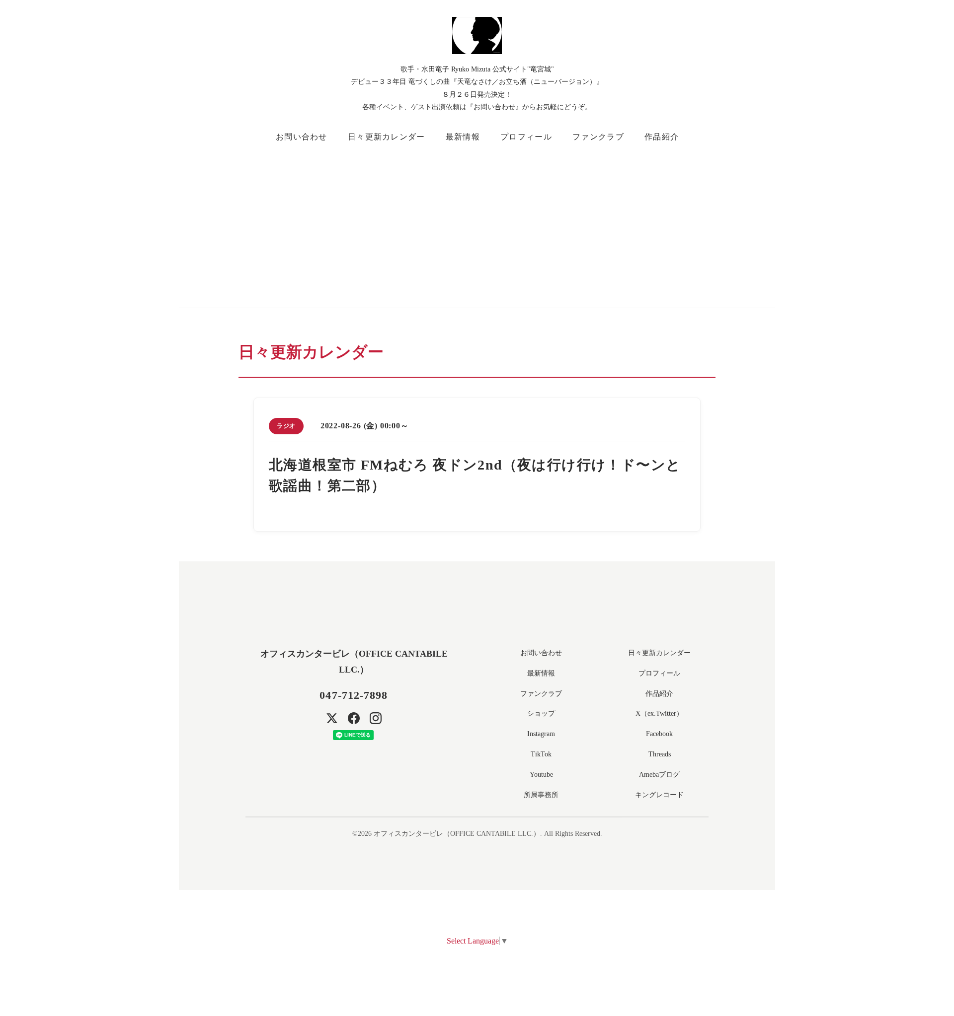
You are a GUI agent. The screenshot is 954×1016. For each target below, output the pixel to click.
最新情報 (463, 137)
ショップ (541, 713)
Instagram (541, 734)
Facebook (659, 734)
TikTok (541, 754)
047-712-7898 (353, 695)
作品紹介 (661, 137)
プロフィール (526, 137)
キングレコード (659, 795)
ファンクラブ (598, 137)
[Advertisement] (536, 223)
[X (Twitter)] (332, 718)
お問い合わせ (301, 137)
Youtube (541, 774)
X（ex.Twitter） (659, 713)
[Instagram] (376, 718)
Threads (659, 754)
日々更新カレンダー (386, 137)
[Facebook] (354, 718)
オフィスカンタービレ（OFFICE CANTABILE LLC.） (457, 833)
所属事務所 (541, 795)
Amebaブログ (659, 774)
